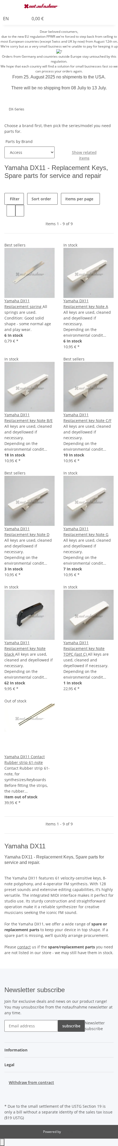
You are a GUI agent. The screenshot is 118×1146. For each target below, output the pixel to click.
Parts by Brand (18, 141)
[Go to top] (2, 1142)
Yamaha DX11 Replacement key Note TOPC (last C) (84, 648)
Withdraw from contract (31, 1082)
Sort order (41, 198)
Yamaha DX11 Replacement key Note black (25, 648)
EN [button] (6, 19)
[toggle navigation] (11, 6)
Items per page (79, 198)
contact (24, 946)
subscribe (71, 1025)
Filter (14, 198)
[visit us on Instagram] (8, 1096)
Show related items (84, 155)
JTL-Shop (68, 1131)
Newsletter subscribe (95, 1025)
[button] (92, 6)
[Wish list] (24, 18)
